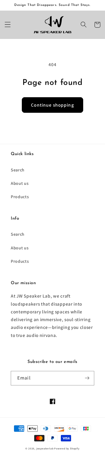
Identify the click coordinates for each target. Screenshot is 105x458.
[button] (8, 25)
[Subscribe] (87, 378)
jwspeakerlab (45, 448)
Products (20, 197)
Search (17, 170)
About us (20, 183)
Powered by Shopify (67, 448)
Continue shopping (52, 105)
